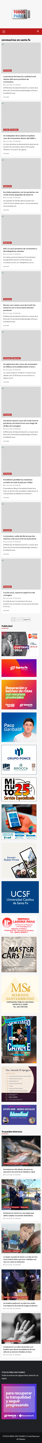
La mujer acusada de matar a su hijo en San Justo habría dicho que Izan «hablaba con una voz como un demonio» (20, 1259)
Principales (7, 70)
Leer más (6, 97)
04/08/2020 (18, 429)
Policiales (7, 1163)
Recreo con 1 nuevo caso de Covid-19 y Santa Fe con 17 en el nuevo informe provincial (19, 308)
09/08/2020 (18, 370)
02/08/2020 (18, 485)
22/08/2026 (18, 1175)
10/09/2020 (18, 141)
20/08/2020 (18, 313)
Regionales (7, 186)
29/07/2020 (18, 598)
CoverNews (32, 1436)
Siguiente (26, 619)
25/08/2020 (18, 254)
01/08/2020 (18, 542)
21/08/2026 (18, 1355)
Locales (6, 130)
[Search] (38, 31)
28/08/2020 (18, 197)
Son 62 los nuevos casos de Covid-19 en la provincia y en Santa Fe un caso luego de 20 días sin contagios (20, 423)
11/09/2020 (18, 85)
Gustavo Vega (8, 85)
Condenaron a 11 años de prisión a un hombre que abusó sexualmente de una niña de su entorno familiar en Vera (19, 1349)
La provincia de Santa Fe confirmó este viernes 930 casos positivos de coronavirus (19, 79)
